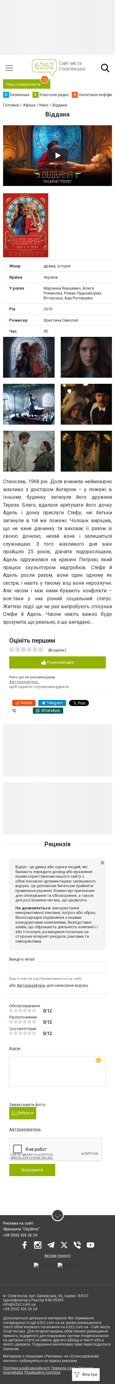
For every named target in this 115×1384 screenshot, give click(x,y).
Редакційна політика (42, 1372)
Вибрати (25, 1113)
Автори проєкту (57, 1256)
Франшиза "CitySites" (21, 1229)
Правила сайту (64, 1368)
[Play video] (57, 155)
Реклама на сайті (18, 1223)
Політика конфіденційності (26, 1368)
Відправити (32, 1170)
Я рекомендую (60, 662)
